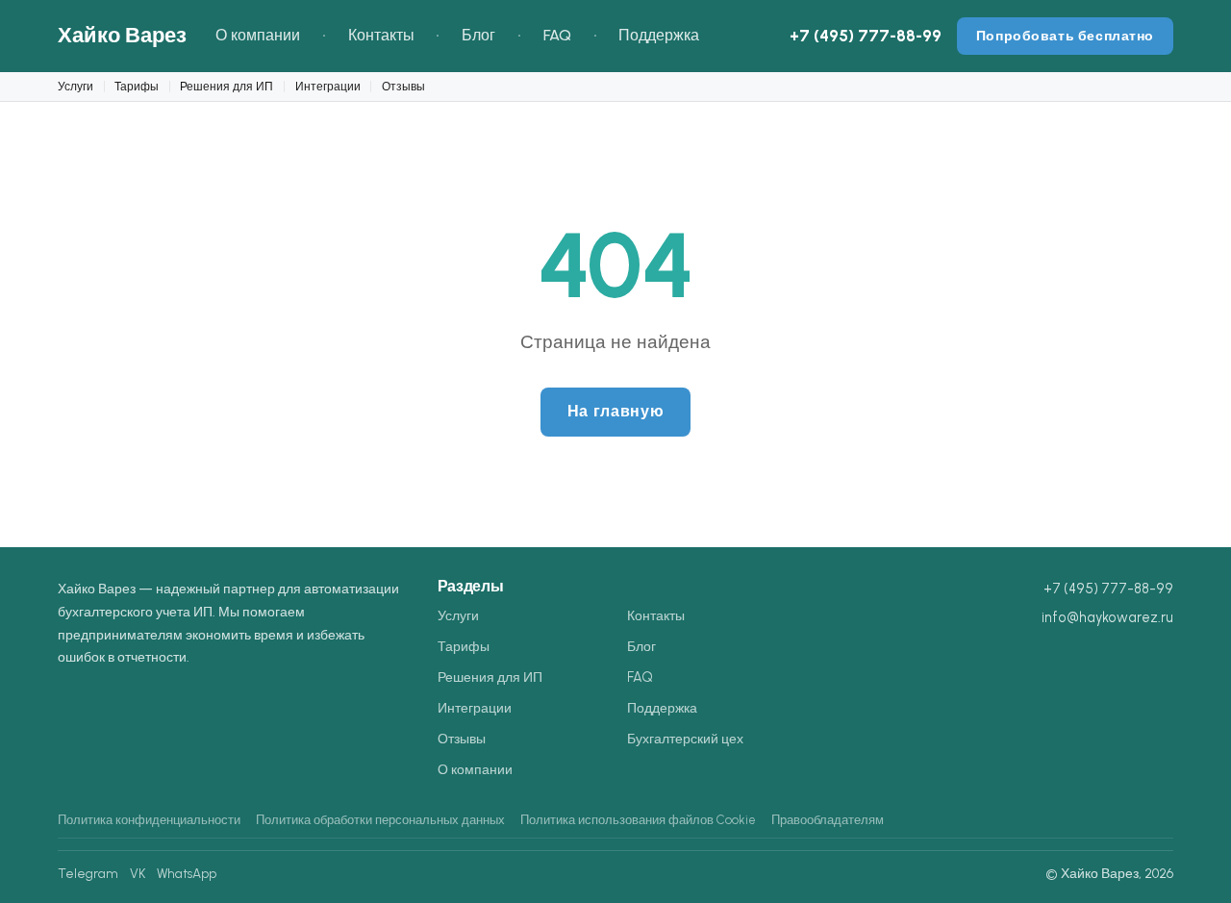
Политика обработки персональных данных (380, 820)
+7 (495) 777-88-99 (866, 35)
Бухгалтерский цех (685, 738)
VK (137, 873)
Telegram (88, 873)
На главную (615, 411)
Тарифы (136, 86)
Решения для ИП (226, 86)
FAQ (557, 35)
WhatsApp (186, 873)
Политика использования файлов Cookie (638, 820)
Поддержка (658, 35)
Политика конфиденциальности (149, 820)
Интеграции (328, 86)
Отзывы (403, 86)
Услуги (75, 86)
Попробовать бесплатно (1065, 35)
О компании (257, 35)
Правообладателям (827, 820)
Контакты (381, 35)
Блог (478, 35)
